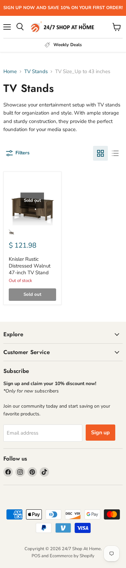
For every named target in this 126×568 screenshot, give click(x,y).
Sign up (100, 432)
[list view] (115, 153)
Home (10, 71)
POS (36, 556)
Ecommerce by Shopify (72, 556)
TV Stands (36, 71)
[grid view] (100, 153)
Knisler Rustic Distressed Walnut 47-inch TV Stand (29, 266)
